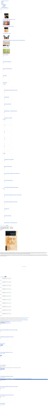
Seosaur (1, 353)
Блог (2, 12)
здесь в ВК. (27, 317)
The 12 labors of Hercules (7, 215)
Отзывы (2, 1)
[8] (7, 150)
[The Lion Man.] (6, 81)
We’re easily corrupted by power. (8, 180)
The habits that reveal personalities (8, 159)
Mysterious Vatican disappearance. (7, 68)
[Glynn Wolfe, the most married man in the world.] (7, 200)
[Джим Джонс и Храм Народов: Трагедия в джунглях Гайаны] (7, 193)
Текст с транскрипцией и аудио (5, 224)
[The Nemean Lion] (7, 207)
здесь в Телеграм (23, 317)
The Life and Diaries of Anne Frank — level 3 (9, 19)
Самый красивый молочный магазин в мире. (6, 376)
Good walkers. (5, 75)
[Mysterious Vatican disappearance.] (6, 67)
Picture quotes (4, 5)
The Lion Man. (5, 82)
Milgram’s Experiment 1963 (8, 166)
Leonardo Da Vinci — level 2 (7, 33)
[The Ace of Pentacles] (6, 53)
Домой (1, 226)
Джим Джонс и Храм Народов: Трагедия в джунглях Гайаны (9, 386)
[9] (7, 143)
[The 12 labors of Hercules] (7, 102)
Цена (2, 2)
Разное (3, 6)
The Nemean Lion (6, 208)
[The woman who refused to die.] (6, 60)
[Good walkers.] (6, 74)
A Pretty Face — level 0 (6, 47)
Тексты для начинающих (4, 7)
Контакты (3, 11)
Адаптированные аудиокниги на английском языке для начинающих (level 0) (14, 40)
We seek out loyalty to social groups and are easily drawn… (12, 173)
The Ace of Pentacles (5, 54)
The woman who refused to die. (7, 61)
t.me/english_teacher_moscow (24, 318)
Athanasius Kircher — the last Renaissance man (10, 222)
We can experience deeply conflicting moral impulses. (11, 187)
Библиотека (3, 3)
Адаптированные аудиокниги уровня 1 (8, 26)
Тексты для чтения (4, 4)
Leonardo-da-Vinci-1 (2, 276)
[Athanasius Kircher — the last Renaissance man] (7, 109)
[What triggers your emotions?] (7, 116)
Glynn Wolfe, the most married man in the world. (10, 201)
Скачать (5, 276)
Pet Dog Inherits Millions (7, 321)
